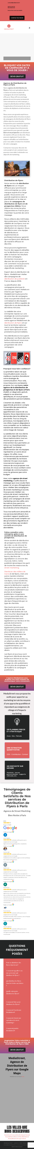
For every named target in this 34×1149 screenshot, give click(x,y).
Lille (14, 1136)
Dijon (11, 1136)
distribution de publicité (14, 279)
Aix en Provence (12, 1135)
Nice (17, 1135)
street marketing (11, 568)
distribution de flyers (13, 323)
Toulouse (23, 1138)
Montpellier (11, 1138)
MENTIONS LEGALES (17, 1146)
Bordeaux (21, 1135)
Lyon (17, 1136)
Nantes (26, 1136)
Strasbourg (17, 1138)
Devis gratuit (17, 76)
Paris (23, 1076)
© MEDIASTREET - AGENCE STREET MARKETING (17, 1143)
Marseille (21, 1136)
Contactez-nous (17, 18)
